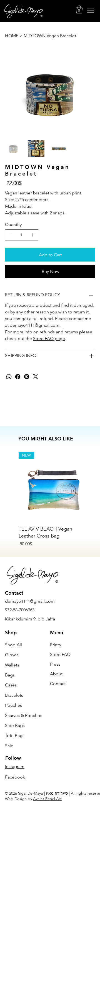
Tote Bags (14, 735)
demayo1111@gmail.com (34, 325)
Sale (9, 745)
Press (55, 664)
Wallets (12, 665)
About (56, 673)
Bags (10, 675)
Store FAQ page (49, 338)
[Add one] (32, 234)
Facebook (15, 777)
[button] (79, 10)
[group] (53, 500)
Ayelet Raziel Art (47, 798)
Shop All (13, 644)
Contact (58, 683)
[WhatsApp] (9, 377)
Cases (11, 685)
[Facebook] (18, 377)
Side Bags (15, 725)
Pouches (13, 705)
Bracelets (14, 695)
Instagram (14, 766)
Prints (55, 644)
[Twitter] (35, 377)
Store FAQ (60, 654)
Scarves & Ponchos (23, 715)
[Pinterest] (27, 377)
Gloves (12, 654)
